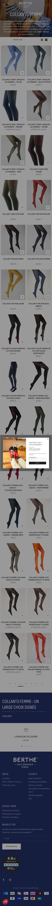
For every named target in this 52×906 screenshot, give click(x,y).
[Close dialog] (47, 439)
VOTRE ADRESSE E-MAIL (32, 457)
